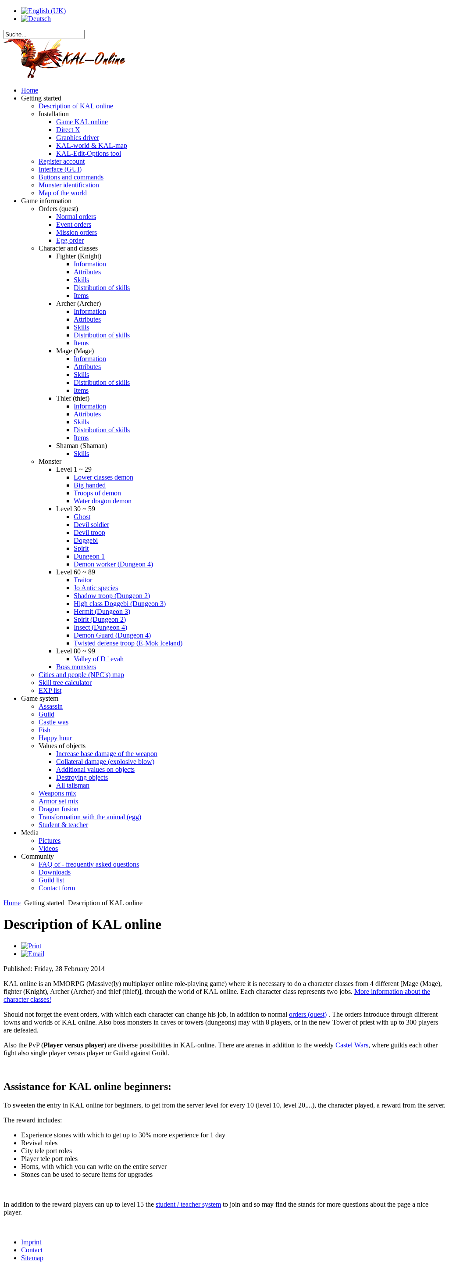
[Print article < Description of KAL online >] (31, 946)
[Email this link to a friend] (32, 953)
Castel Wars (351, 1045)
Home (12, 903)
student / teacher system (188, 1204)
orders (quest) (308, 1014)
